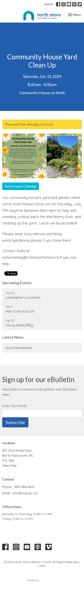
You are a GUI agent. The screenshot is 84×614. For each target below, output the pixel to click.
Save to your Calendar (20, 186)
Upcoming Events (17, 282)
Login (42, 565)
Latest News (13, 337)
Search (48, 4)
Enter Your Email (14, 406)
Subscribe (15, 422)
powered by (39, 584)
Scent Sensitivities (19, 348)
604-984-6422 (24, 487)
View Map (9, 466)
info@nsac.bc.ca (24, 493)
